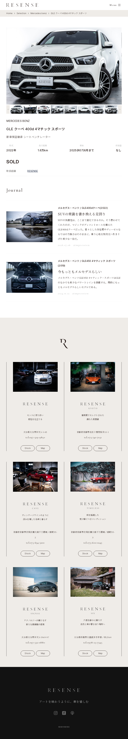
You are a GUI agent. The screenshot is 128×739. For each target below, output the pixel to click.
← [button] (11, 65)
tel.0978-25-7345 (92, 642)
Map (43, 448)
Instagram (56, 713)
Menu (113, 5)
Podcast (72, 713)
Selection (21, 13)
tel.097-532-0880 (35, 642)
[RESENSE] (22, 5)
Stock (27, 448)
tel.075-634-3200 (35, 542)
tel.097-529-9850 (35, 437)
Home (9, 13)
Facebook (64, 713)
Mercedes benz (38, 13)
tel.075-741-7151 (93, 437)
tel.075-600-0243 (93, 542)
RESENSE (32, 171)
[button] (8, 109)
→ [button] (116, 65)
